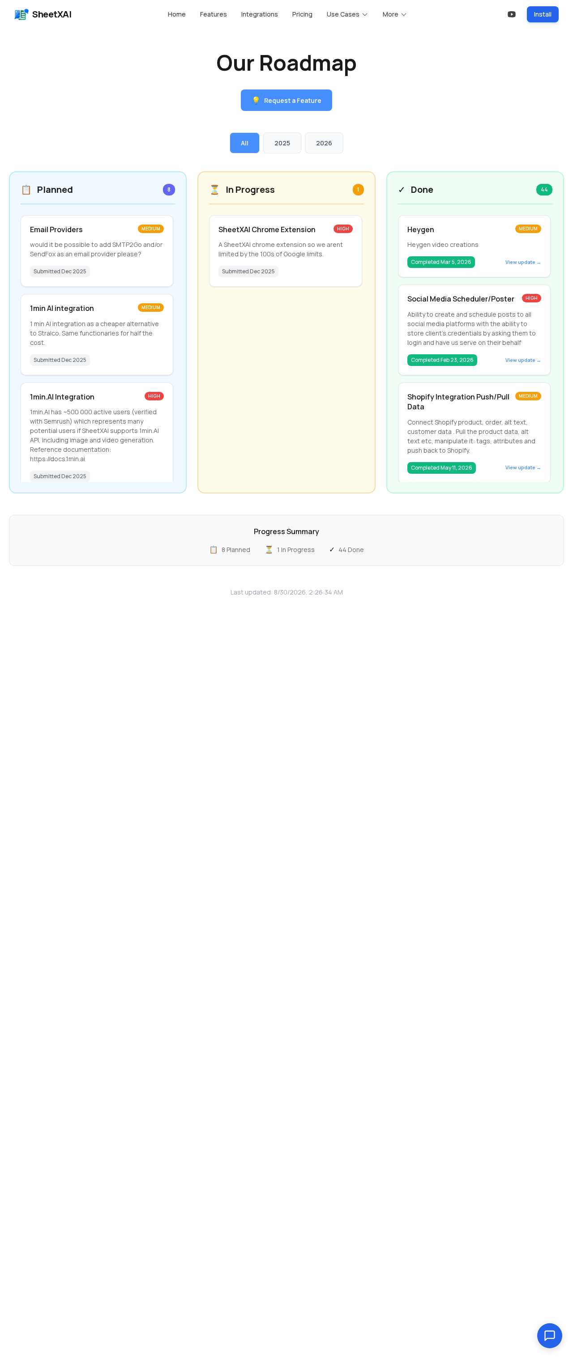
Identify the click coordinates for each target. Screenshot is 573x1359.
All (244, 143)
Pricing (302, 14)
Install (543, 14)
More (390, 14)
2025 (282, 143)
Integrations (259, 14)
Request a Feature (286, 100)
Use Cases (343, 14)
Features (213, 14)
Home (177, 14)
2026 (324, 143)
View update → (523, 262)
